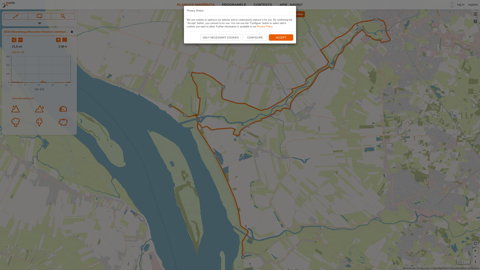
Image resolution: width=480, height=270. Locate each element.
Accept (281, 37)
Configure (255, 37)
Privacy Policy (264, 26)
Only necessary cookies (221, 37)
